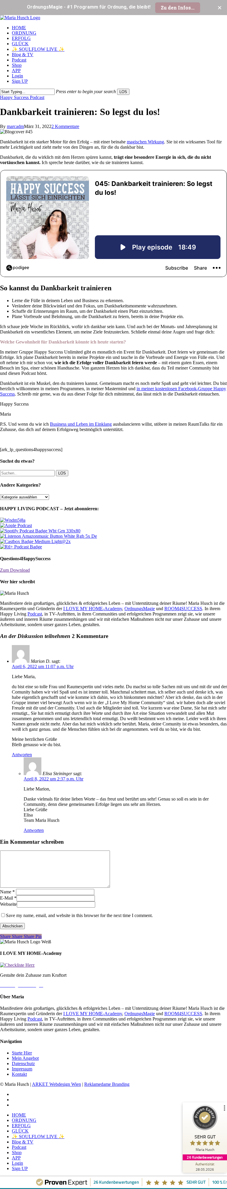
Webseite (8, 904)
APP (16, 1157)
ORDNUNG (24, 1120)
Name (7, 891)
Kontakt (19, 1074)
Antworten (22, 754)
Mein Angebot (25, 1058)
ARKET (40, 1084)
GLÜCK (20, 1130)
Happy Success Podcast (22, 97)
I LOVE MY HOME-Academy (92, 608)
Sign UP (20, 1168)
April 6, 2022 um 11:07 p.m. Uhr (43, 666)
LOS (123, 92)
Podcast (34, 613)
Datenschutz (23, 1063)
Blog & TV (22, 1141)
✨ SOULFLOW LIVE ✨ (38, 1136)
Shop (17, 1152)
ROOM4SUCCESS (183, 608)
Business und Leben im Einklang (81, 424)
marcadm (15, 126)
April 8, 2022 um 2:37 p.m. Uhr (53, 778)
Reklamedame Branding (106, 1084)
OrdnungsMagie (139, 608)
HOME (19, 1114)
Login (17, 1163)
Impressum (22, 1068)
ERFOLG (21, 1125)
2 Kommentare (65, 126)
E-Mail (8, 897)
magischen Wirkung (145, 141)
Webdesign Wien (65, 1084)
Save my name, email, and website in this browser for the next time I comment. (79, 915)
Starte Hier (22, 1052)
